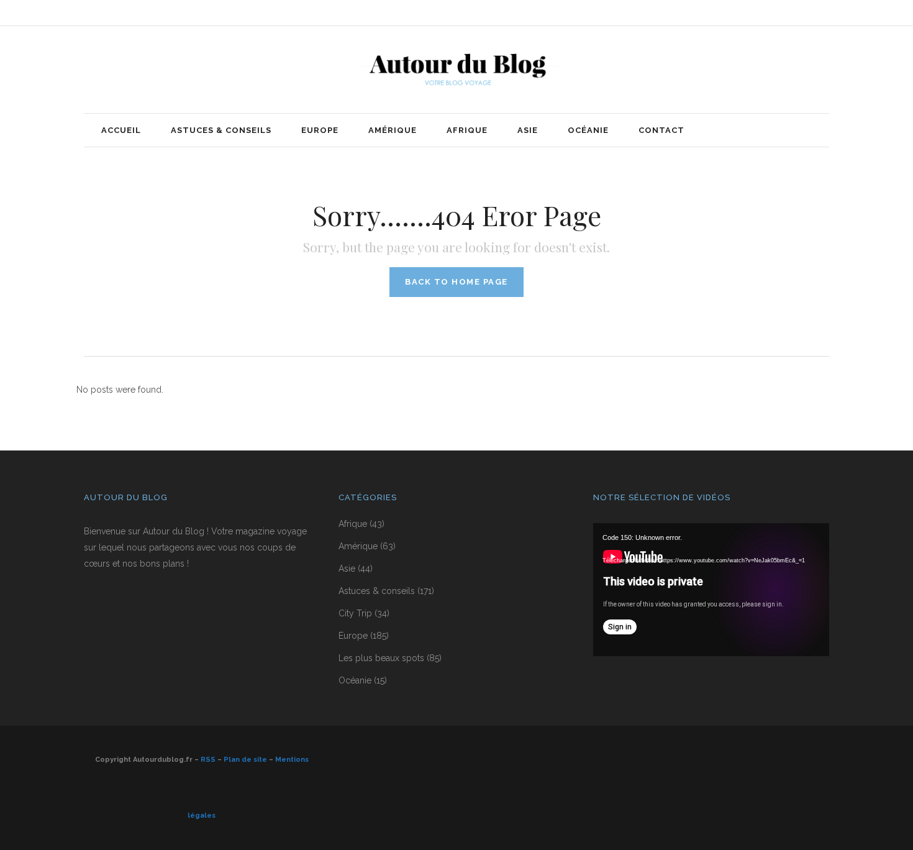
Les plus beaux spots (381, 658)
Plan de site (245, 760)
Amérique (358, 546)
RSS (208, 760)
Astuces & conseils (376, 591)
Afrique (352, 524)
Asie (346, 569)
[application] (711, 589)
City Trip (355, 613)
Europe (353, 636)
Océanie (354, 680)
